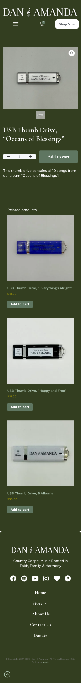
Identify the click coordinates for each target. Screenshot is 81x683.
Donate (40, 635)
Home (40, 592)
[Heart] (57, 578)
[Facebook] (13, 578)
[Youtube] (35, 578)
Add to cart (59, 156)
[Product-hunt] (68, 578)
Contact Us (40, 624)
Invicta (46, 662)
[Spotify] (24, 578)
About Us (41, 614)
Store (37, 603)
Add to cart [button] (20, 304)
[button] (15, 24)
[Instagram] (46, 578)
